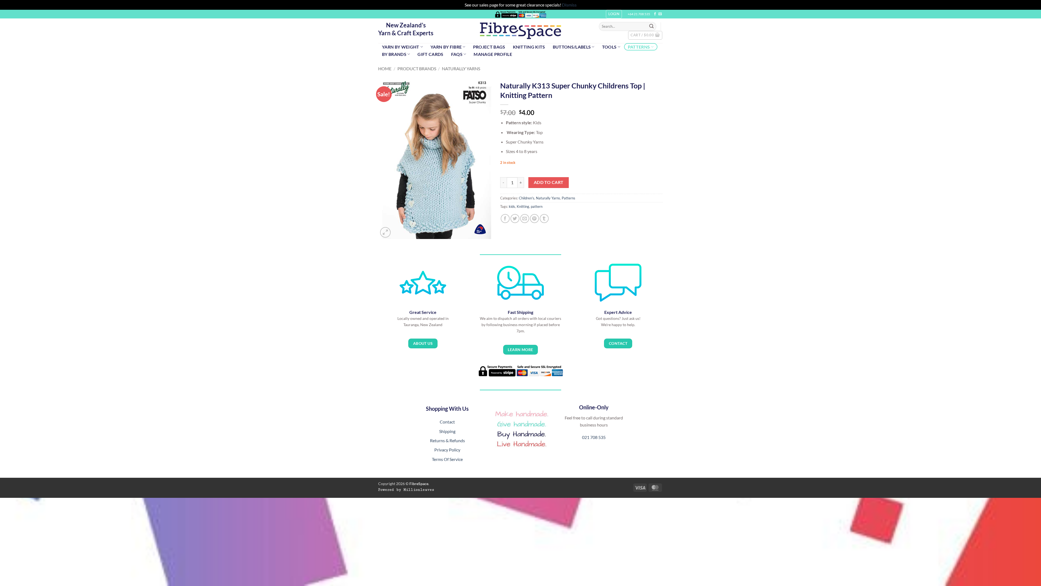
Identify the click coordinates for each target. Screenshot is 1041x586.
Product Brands (416, 68)
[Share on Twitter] (514, 218)
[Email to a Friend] (524, 218)
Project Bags (489, 46)
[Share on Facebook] (505, 218)
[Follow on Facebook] (655, 14)
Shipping (447, 431)
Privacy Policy (447, 449)
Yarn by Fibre (446, 46)
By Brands (394, 54)
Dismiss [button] (569, 4)
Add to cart (549, 182)
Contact (447, 421)
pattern (536, 206)
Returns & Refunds (447, 440)
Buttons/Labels (572, 46)
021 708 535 (594, 437)
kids (512, 206)
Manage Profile (493, 54)
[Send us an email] (660, 14)
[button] (645, 35)
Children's (526, 198)
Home (384, 68)
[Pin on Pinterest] (534, 218)
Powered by (406, 490)
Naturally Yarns (461, 68)
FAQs (456, 54)
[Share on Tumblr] (544, 218)
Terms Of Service (447, 459)
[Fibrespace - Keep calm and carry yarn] (520, 30)
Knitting (523, 206)
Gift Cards (430, 54)
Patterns (639, 46)
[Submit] (651, 26)
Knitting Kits (529, 46)
